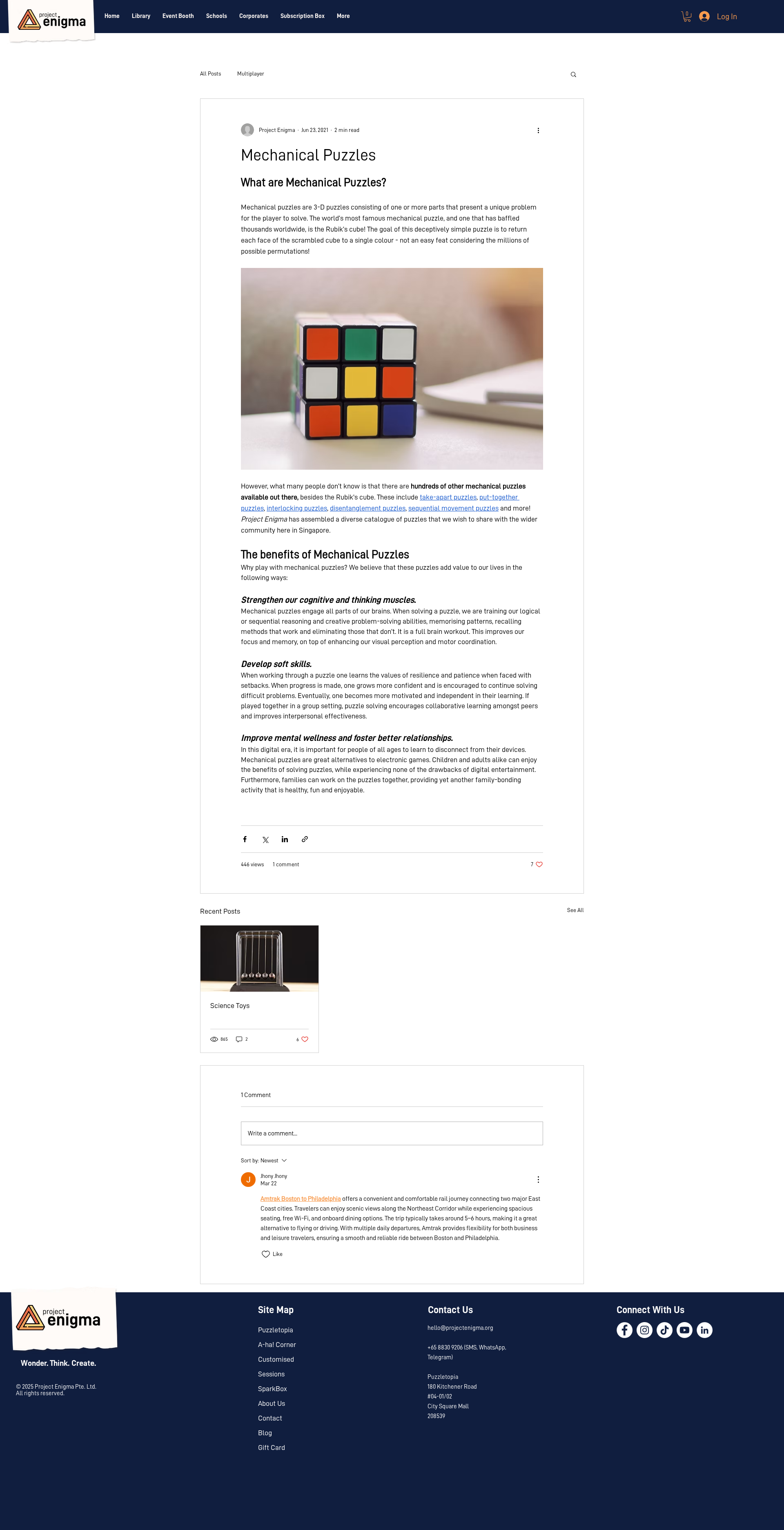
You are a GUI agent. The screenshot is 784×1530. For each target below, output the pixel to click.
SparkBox (272, 1388)
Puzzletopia (275, 1330)
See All (575, 910)
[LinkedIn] (705, 1330)
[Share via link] (305, 839)
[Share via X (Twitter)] (265, 839)
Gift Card (271, 1447)
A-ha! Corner (277, 1344)
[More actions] (538, 130)
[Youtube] (685, 1330)
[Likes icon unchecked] (266, 1254)
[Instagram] (645, 1330)
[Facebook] (625, 1330)
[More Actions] (538, 1179)
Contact (270, 1418)
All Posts (210, 73)
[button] (687, 16)
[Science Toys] (259, 959)
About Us (271, 1403)
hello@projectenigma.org (460, 1328)
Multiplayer (250, 73)
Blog (265, 1432)
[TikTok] (665, 1330)
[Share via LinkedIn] (285, 839)
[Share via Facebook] (245, 839)
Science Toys (229, 1005)
